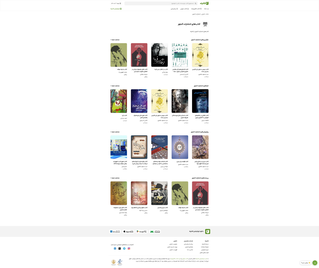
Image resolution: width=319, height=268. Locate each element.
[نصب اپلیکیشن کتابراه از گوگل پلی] (141, 231)
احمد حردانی (124, 118)
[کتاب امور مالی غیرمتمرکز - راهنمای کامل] (139, 101)
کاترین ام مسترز (184, 74)
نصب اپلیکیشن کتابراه (201, 259)
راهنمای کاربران (189, 247)
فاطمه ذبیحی (205, 120)
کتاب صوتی (185, 259)
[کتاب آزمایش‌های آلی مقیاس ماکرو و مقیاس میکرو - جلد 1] (180, 55)
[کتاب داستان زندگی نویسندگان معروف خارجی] (180, 101)
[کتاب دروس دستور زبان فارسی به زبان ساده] (200, 55)
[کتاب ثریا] (118, 101)
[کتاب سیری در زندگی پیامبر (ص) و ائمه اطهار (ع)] (200, 147)
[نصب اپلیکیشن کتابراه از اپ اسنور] (128, 231)
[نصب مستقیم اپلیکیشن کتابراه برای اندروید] (155, 231)
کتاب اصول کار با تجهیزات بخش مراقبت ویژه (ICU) (120, 163)
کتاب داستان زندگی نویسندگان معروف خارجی (180, 116)
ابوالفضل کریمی (164, 210)
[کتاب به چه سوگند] (118, 55)
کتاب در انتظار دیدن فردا (161, 69)
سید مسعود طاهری (203, 74)
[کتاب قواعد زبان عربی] (180, 147)
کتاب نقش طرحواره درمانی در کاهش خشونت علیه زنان (139, 70)
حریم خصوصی (205, 250)
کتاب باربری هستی (163, 207)
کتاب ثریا (124, 115)
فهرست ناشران (173, 250)
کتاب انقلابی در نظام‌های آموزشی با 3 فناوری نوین (202, 116)
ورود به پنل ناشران (172, 247)
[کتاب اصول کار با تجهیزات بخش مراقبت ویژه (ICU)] (118, 147)
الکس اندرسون (143, 120)
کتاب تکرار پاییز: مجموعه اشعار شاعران (120, 209)
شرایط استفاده (205, 247)
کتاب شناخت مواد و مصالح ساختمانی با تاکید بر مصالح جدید (160, 163)
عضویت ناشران (173, 244)
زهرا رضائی (165, 72)
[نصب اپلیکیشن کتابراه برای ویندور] (115, 231)
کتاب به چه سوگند (122, 69)
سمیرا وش (124, 166)
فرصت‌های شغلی (204, 252)
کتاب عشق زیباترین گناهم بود (139, 207)
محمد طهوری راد (123, 72)
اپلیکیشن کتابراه (114, 9)
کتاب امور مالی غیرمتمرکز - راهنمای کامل (140, 116)
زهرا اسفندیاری (123, 212)
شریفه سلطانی (143, 74)
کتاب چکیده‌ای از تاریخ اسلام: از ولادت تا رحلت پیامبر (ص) (139, 163)
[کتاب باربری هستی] (159, 193)
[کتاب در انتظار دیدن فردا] (159, 55)
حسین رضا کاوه (143, 210)
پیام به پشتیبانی (188, 244)
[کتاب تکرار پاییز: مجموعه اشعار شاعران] (118, 193)
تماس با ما (190, 250)
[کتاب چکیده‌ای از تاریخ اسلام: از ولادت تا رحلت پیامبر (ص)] (139, 147)
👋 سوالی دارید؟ (305, 263)
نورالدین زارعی (164, 166)
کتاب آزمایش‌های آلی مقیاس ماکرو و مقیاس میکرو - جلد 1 (180, 70)
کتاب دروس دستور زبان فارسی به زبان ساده (200, 70)
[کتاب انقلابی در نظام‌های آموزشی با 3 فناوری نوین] (200, 101)
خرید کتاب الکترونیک (175, 259)
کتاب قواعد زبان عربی (182, 161)
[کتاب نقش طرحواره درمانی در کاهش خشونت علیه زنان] (139, 55)
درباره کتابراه (205, 244)
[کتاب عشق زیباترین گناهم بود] (139, 193)
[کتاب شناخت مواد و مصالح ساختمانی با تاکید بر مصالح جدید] (159, 147)
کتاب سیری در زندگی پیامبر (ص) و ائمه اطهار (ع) (202, 163)
